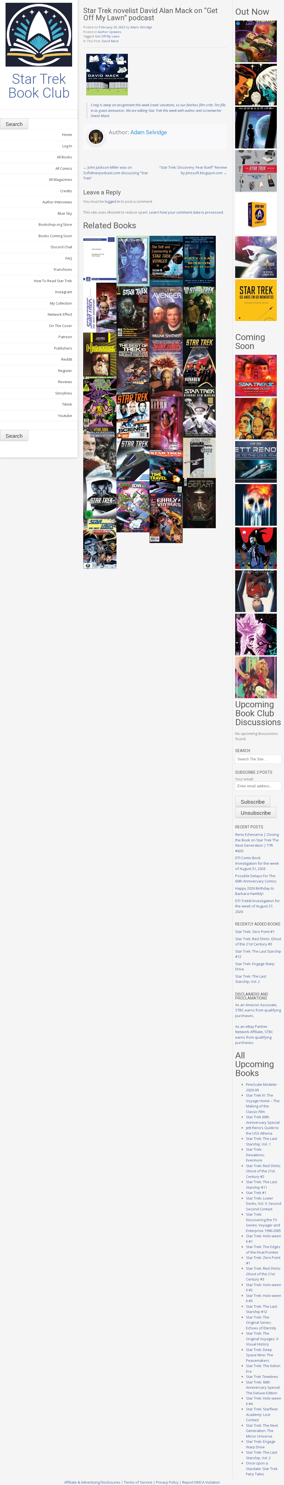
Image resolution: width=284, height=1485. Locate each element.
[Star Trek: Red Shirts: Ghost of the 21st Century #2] (256, 610)
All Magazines (60, 179)
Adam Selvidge (141, 27)
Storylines (63, 393)
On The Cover (60, 325)
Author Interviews (57, 201)
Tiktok (67, 404)
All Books (64, 157)
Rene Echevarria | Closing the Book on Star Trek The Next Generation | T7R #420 (257, 842)
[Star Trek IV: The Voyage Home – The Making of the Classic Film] (256, 395)
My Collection (61, 303)
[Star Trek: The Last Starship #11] (256, 653)
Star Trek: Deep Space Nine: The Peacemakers (259, 1355)
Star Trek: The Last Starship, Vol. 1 (261, 1141)
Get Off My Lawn (107, 36)
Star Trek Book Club (39, 86)
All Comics (63, 168)
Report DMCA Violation (201, 1482)
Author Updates (109, 32)
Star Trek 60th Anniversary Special (263, 1119)
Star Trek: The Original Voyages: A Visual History (262, 1339)
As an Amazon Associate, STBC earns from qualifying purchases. (258, 1010)
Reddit (66, 359)
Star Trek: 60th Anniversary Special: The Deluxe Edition (263, 1387)
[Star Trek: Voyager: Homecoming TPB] (256, 147)
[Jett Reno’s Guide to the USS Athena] (256, 481)
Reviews (65, 381)
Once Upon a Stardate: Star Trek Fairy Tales (262, 1468)
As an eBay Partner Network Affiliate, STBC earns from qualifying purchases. (254, 1034)
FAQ (68, 258)
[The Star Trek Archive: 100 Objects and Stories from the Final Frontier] (256, 190)
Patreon (65, 336)
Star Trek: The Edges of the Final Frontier (263, 1249)
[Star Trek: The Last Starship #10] (256, 104)
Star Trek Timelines (262, 1376)
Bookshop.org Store (55, 224)
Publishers (63, 348)
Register (65, 370)
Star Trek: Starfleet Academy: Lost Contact (262, 1414)
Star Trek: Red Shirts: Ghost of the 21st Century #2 (263, 1171)
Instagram (63, 291)
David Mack (110, 41)
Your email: (244, 778)
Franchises (63, 269)
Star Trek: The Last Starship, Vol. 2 (250, 979)
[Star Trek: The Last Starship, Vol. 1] (256, 524)
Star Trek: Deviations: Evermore (255, 1155)
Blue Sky (65, 213)
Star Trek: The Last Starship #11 (261, 1184)
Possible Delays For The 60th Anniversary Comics (256, 878)
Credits (66, 190)
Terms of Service (138, 1482)
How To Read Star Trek (53, 280)
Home (67, 134)
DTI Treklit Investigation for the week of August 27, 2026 (257, 906)
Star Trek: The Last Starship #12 (261, 1309)
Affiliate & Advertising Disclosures (92, 1482)
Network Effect (60, 314)
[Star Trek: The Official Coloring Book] (256, 276)
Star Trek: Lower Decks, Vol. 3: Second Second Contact (263, 1203)
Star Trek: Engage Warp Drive (260, 1444)
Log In (67, 145)
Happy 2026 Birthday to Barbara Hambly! (254, 891)
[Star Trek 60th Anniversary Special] (256, 438)
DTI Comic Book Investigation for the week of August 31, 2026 (257, 863)
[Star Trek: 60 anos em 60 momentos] (256, 319)
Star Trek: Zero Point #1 (255, 931)
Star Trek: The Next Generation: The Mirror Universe (262, 1431)
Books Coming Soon (55, 235)
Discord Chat (61, 246)
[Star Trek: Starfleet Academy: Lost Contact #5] (256, 60)
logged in (112, 201)
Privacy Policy (167, 1482)
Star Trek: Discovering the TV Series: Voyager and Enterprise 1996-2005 (263, 1222)
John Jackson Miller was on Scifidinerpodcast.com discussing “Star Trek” (115, 173)
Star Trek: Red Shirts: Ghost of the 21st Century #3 (258, 941)
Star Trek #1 (256, 1192)
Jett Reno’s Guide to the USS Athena (262, 1130)
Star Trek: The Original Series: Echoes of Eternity (261, 1322)
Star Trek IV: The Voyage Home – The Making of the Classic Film (263, 1103)
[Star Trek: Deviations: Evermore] (256, 567)
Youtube (65, 415)
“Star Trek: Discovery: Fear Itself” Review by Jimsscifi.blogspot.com (193, 170)
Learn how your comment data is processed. (186, 212)
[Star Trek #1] (256, 696)
